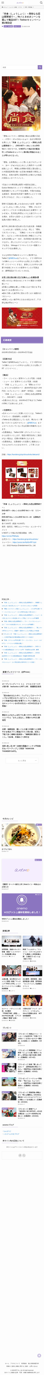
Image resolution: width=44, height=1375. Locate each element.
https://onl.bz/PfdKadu (10, 536)
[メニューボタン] (2, 2)
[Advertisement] (22, 46)
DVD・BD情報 (8, 26)
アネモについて (15, 1363)
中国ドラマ (17, 26)
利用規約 (24, 1363)
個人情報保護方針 (33, 1363)
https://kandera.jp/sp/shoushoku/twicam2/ (23, 454)
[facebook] (20, 1155)
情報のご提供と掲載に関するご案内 (17, 1366)
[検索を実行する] (40, 67)
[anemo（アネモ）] (22, 2)
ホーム (7, 1363)
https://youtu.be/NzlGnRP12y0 (24, 542)
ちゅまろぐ (7, 1131)
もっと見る (22, 760)
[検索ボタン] (41, 2)
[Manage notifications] (39, 1355)
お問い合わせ (33, 1366)
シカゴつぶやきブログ (11, 1134)
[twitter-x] (23, 1155)
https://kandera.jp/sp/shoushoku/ (25, 539)
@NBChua (13, 258)
